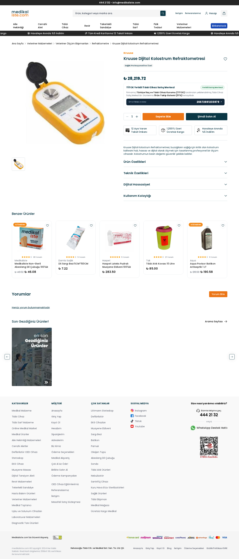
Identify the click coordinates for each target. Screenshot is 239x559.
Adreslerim (57, 440)
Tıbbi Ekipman (99, 499)
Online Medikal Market (24, 428)
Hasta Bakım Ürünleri (23, 493)
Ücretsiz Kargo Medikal (103, 511)
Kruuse (128, 53)
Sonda (94, 464)
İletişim (179, 13)
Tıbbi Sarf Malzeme (23, 422)
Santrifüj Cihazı (99, 481)
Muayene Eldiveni (101, 428)
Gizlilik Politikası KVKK (216, 548)
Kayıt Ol (55, 422)
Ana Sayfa (17, 43)
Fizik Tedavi (158, 26)
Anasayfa (56, 410)
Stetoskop (17, 458)
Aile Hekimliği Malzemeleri (26, 440)
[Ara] (163, 13)
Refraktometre (100, 43)
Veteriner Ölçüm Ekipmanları (72, 43)
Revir (87, 25)
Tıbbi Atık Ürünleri (100, 469)
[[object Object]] (224, 13)
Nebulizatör (97, 475)
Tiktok (138, 421)
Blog (169, 548)
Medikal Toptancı (21, 505)
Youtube (140, 426)
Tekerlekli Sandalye (105, 26)
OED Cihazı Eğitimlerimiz (65, 484)
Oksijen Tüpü (98, 452)
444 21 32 (209, 415)
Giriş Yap (56, 416)
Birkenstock (219, 25)
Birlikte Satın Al (59, 469)
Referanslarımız (193, 13)
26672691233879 (209, 102)
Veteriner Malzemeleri (184, 26)
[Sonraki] (232, 356)
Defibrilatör (97, 416)
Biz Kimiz (56, 446)
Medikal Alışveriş (60, 458)
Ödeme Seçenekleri (62, 452)
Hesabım (56, 428)
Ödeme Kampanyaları (64, 475)
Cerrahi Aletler (20, 446)
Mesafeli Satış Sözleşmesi (65, 502)
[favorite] (47, 225)
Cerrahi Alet (42, 26)
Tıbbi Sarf (136, 26)
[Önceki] (7, 356)
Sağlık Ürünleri (99, 493)
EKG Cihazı (18, 464)
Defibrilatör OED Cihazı (24, 452)
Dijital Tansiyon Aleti (23, 475)
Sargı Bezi (96, 434)
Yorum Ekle (218, 294)
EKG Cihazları (98, 422)
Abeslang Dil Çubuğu (103, 458)
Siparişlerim (57, 434)
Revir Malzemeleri (22, 481)
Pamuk (95, 446)
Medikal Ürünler (20, 434)
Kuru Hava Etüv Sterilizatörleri (107, 487)
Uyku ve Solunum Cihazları (27, 511)
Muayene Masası (21, 469)
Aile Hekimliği (18, 26)
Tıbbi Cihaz (65, 26)
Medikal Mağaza (100, 505)
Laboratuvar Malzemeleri (26, 517)
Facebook (140, 416)
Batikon (95, 440)
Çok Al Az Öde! (59, 464)
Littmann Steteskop (102, 410)
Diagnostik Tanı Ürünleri (25, 523)
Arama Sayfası (214, 321)
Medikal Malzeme (22, 410)
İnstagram (141, 410)
